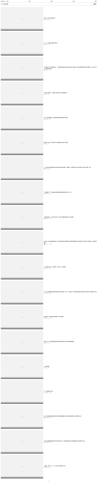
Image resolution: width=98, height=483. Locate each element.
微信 (51, 1)
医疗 (29, 1)
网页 (7, 1)
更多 (96, 1)
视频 (74, 1)
